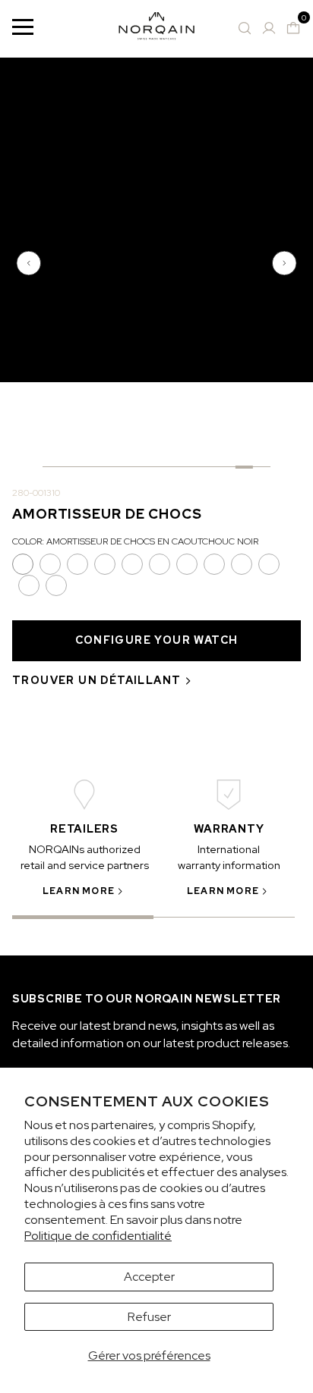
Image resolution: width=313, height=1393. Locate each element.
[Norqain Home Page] (156, 28)
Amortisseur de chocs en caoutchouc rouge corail (104, 564)
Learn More (79, 891)
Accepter (149, 1277)
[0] (293, 28)
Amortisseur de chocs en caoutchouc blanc (56, 585)
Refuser (149, 1317)
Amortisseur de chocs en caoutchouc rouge (241, 564)
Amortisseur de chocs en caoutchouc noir (22, 564)
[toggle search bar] (244, 28)
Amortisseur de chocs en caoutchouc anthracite (50, 564)
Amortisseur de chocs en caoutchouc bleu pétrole (132, 564)
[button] (30, 263)
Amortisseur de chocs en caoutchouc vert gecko (159, 564)
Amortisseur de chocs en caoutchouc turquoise (29, 585)
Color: (135, 541)
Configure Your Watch (157, 640)
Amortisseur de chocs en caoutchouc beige (269, 564)
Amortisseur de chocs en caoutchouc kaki (214, 564)
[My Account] (269, 28)
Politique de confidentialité (98, 1236)
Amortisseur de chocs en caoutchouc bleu (77, 564)
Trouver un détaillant (96, 680)
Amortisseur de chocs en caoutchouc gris (187, 564)
